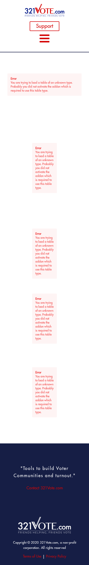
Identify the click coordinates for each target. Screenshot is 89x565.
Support (44, 26)
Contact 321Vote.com (44, 487)
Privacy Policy (56, 556)
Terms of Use (32, 556)
